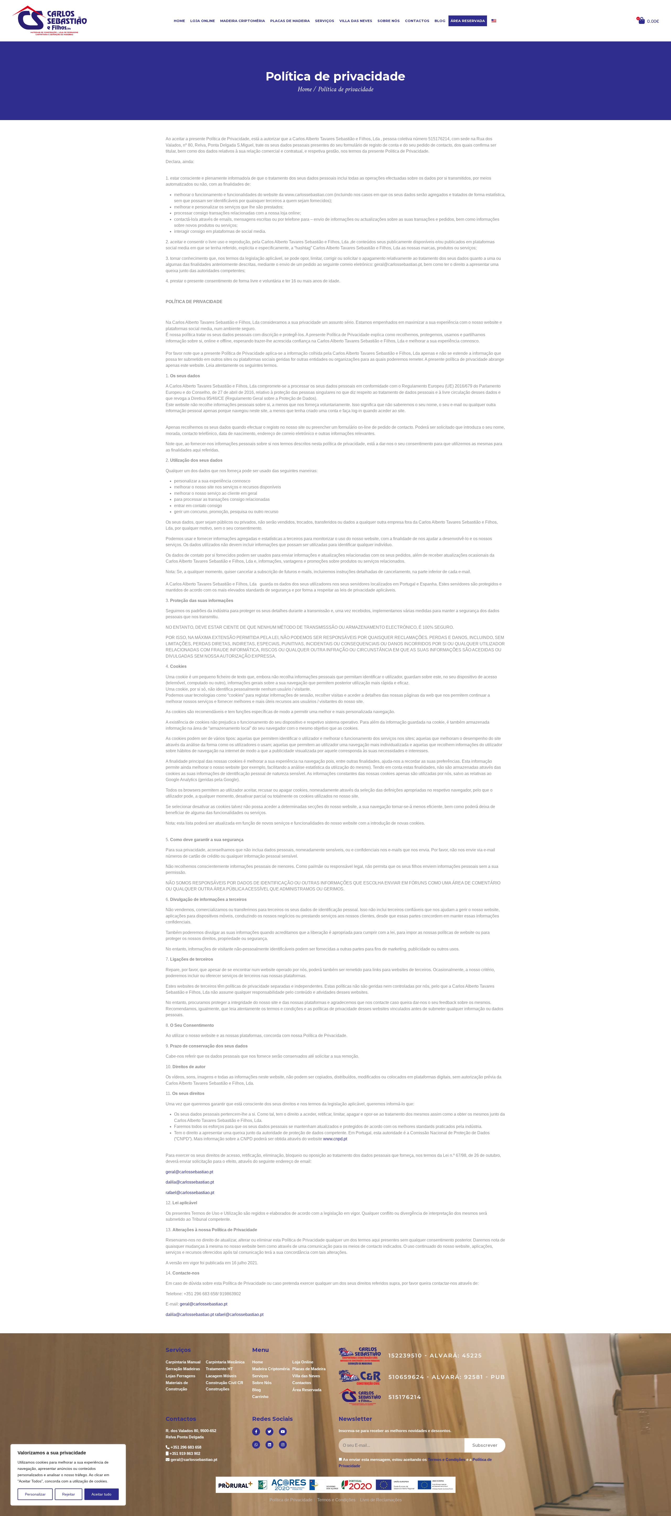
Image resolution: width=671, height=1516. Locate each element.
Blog (440, 21)
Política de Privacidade (290, 1500)
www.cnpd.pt (335, 1139)
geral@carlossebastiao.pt (189, 1172)
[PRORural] (237, 1485)
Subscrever (484, 1445)
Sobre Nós (388, 21)
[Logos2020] (336, 1484)
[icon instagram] (283, 1445)
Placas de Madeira (290, 21)
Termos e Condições (446, 1459)
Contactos (417, 21)
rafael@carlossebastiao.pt (190, 1192)
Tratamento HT (219, 1369)
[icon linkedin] (269, 1445)
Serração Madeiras (183, 1369)
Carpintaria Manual (183, 1362)
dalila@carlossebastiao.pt (190, 1182)
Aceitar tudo (101, 1494)
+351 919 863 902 (185, 1453)
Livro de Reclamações (381, 1500)
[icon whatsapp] (256, 1445)
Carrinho (260, 1396)
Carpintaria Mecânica (225, 1362)
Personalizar (35, 1494)
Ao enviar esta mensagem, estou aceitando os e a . (415, 1462)
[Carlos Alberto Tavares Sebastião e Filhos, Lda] (66, 20)
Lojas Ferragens (180, 1376)
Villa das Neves (355, 21)
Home (179, 21)
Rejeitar (68, 1494)
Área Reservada (468, 21)
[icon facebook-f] (256, 1432)
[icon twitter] (269, 1432)
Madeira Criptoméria (242, 21)
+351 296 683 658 (186, 1447)
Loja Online (202, 21)
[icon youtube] (283, 1432)
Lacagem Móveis (221, 1376)
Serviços (324, 21)
